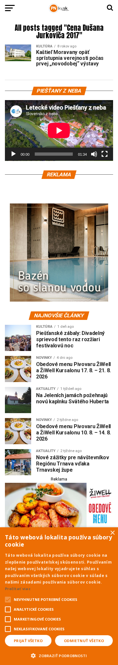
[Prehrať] (13, 154)
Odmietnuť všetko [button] (84, 640)
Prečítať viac (17, 588)
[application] (59, 130)
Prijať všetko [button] (28, 640)
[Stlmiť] (94, 154)
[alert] (59, 596)
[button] (59, 654)
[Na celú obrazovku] (104, 154)
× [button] (112, 533)
